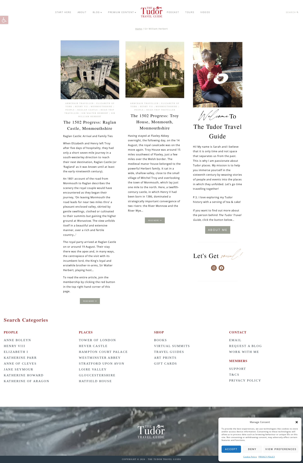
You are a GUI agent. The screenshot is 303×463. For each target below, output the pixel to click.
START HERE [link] (63, 12)
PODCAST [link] (173, 12)
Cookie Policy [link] (250, 456)
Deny (252, 449)
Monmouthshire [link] (102, 106)
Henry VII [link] (81, 106)
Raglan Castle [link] (87, 110)
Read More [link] (91, 301)
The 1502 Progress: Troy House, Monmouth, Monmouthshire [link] (155, 122)
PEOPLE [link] (70, 110)
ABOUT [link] (82, 12)
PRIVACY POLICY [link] (266, 456)
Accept (231, 449)
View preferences (281, 449)
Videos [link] (205, 12)
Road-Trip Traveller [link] (160, 110)
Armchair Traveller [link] (79, 103)
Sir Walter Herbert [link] (95, 113)
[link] (4, 20)
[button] (296, 422)
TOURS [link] (189, 12)
